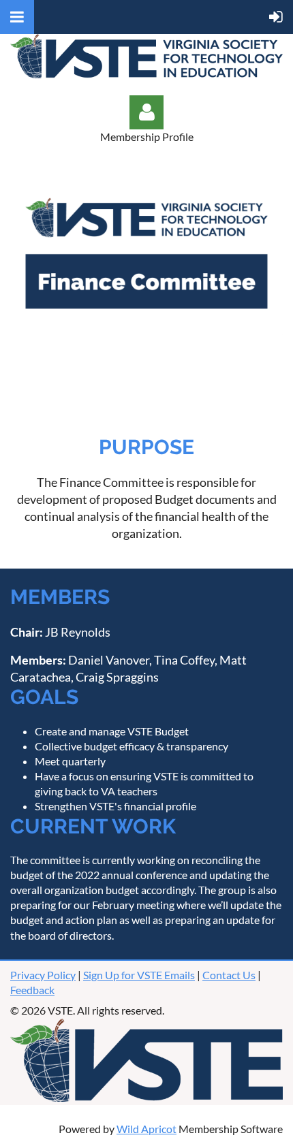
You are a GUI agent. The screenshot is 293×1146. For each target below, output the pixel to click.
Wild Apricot (146, 1128)
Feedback (32, 989)
